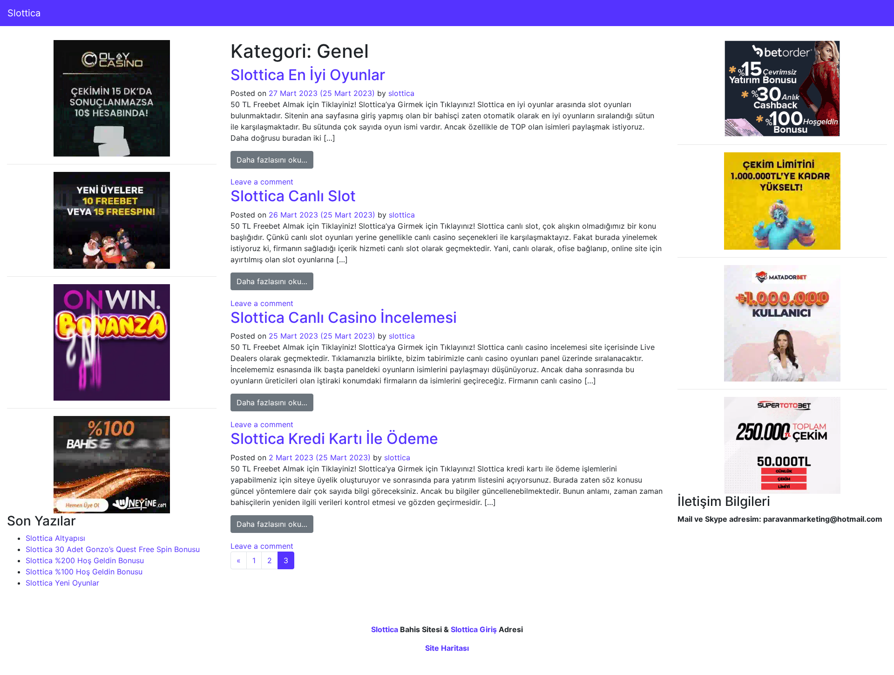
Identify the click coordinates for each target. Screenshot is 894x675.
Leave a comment (261, 181)
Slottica (24, 13)
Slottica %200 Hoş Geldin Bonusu (85, 560)
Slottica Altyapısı (55, 538)
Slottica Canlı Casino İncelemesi (343, 317)
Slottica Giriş (474, 629)
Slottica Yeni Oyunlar (62, 582)
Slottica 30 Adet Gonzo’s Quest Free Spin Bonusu (113, 549)
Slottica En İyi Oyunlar (307, 75)
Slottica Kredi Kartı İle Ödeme (334, 439)
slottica (401, 93)
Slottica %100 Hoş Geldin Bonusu (84, 571)
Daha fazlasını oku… (275, 159)
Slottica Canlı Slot (293, 196)
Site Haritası (447, 648)
